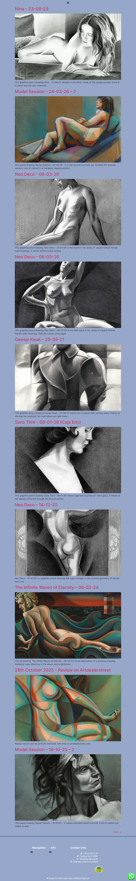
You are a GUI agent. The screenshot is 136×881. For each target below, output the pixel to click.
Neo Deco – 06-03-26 (37, 174)
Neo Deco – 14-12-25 (36, 504)
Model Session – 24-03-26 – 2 (45, 91)
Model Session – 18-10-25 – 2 (44, 749)
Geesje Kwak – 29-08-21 (39, 339)
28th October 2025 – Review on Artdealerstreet (63, 670)
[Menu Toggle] (68, 2)
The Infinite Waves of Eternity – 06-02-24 (57, 587)
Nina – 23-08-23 (31, 8)
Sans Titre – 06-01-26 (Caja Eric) (48, 422)
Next (117, 832)
